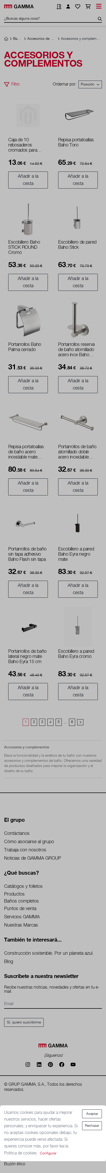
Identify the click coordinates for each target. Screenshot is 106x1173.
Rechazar (92, 1126)
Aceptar (92, 1114)
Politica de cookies (21, 1153)
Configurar (48, 1153)
